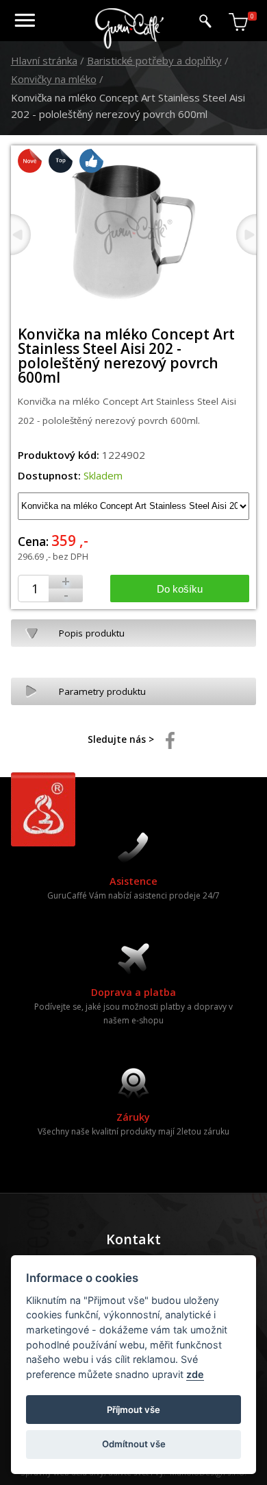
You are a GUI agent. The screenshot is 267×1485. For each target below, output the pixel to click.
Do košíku (180, 589)
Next (246, 234)
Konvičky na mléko (54, 79)
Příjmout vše (133, 1409)
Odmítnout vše (134, 1443)
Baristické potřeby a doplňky (154, 60)
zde (195, 1374)
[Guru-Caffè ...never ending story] (130, 46)
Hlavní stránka (44, 60)
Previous (20, 234)
